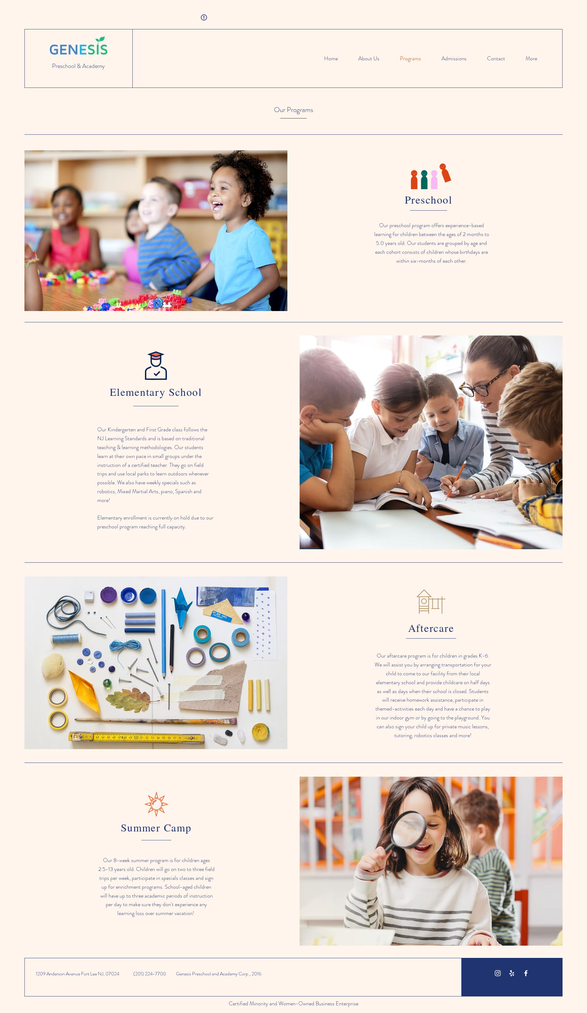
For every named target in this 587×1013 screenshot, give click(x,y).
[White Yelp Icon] (512, 973)
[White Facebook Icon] (526, 973)
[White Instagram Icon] (498, 973)
